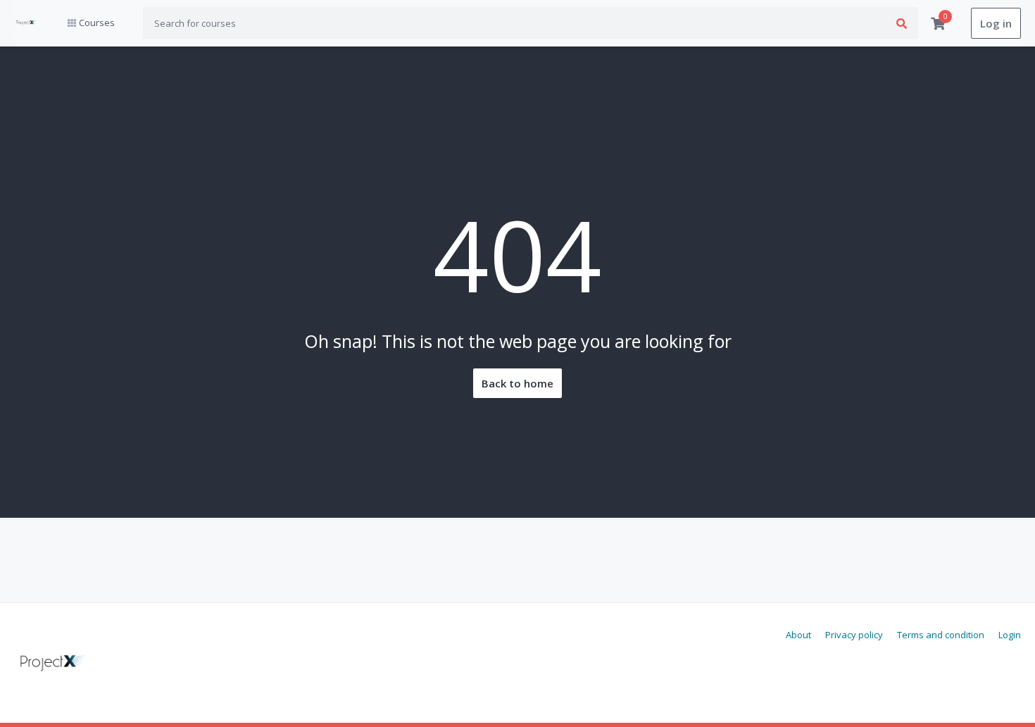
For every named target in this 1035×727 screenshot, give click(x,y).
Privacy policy (854, 634)
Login (1009, 634)
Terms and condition (940, 634)
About (798, 634)
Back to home (517, 383)
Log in (996, 23)
